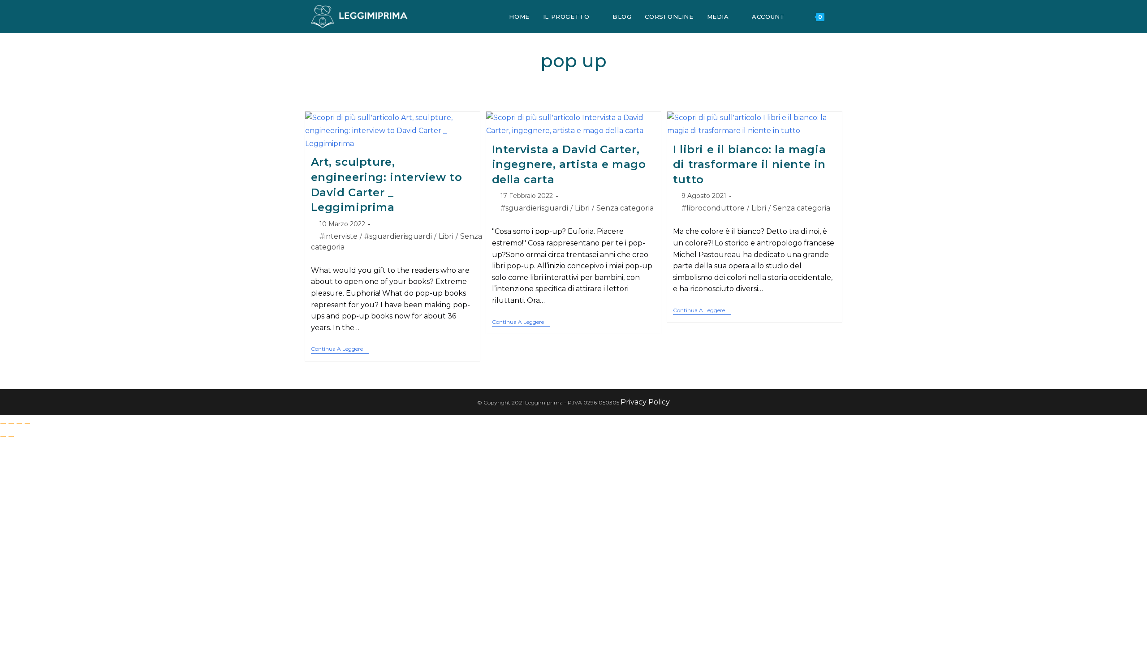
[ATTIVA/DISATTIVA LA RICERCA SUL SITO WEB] (840, 16)
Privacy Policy (645, 402)
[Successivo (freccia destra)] (11, 437)
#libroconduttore (713, 208)
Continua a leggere (340, 349)
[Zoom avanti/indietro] (3, 424)
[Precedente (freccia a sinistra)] (3, 437)
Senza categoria (625, 208)
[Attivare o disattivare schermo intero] (11, 424)
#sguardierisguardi (398, 236)
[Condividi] (19, 424)
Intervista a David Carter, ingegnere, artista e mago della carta (569, 164)
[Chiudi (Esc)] (27, 424)
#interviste (338, 236)
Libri (446, 236)
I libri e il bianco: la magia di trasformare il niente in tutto (749, 164)
